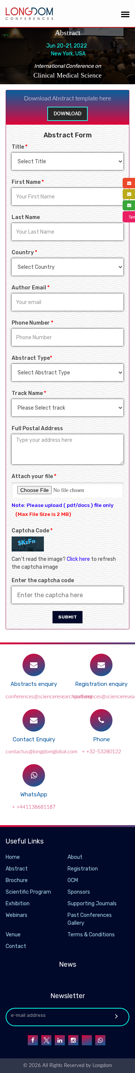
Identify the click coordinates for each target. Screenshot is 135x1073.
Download (67, 114)
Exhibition (18, 903)
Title (19, 147)
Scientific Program (28, 892)
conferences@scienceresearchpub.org (49, 696)
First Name (28, 182)
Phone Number (32, 323)
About (75, 857)
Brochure (17, 880)
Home (13, 857)
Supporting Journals (92, 903)
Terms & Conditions (91, 934)
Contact (16, 946)
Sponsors (79, 892)
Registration (83, 869)
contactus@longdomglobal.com (41, 751)
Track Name (29, 393)
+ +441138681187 (34, 807)
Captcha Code (32, 531)
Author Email (31, 288)
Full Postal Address (37, 428)
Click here (78, 559)
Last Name (26, 217)
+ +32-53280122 (101, 751)
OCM (73, 880)
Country (24, 252)
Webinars (16, 915)
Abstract (17, 869)
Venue (13, 934)
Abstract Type (32, 358)
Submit (67, 617)
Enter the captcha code (43, 580)
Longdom (101, 1065)
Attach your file (34, 476)
